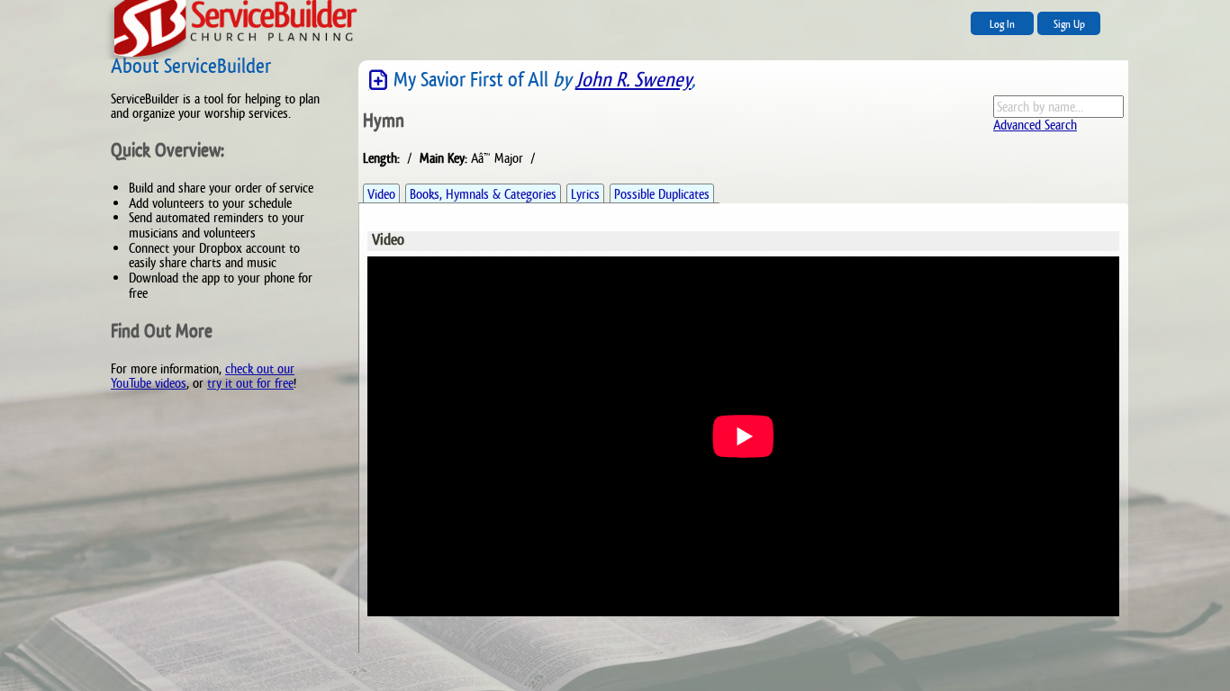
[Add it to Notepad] (378, 80)
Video (381, 193)
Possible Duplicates (662, 193)
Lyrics (585, 193)
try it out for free (250, 382)
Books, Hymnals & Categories (483, 193)
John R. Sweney (633, 80)
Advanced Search (1035, 124)
